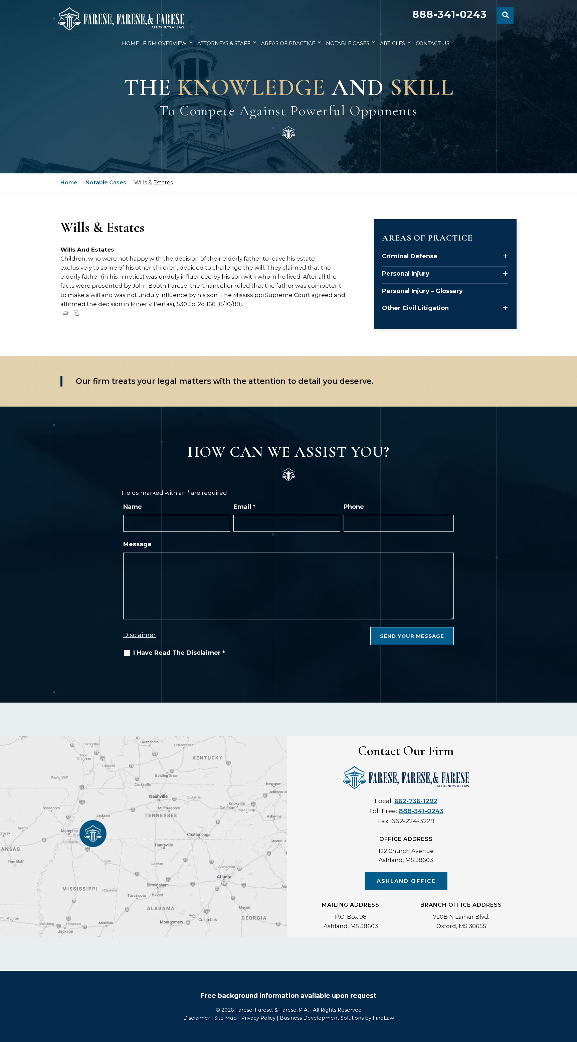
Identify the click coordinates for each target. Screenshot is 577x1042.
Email (244, 506)
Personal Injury (405, 273)
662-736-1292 (415, 801)
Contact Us (432, 43)
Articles (392, 43)
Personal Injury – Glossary (422, 291)
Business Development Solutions (322, 1018)
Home (130, 43)
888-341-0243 (449, 14)
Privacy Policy (258, 1018)
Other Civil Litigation (415, 308)
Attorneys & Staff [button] (223, 43)
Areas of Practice (288, 43)
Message (137, 544)
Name (132, 506)
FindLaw (383, 1018)
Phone (354, 506)
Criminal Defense (409, 256)
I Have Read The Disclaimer (179, 652)
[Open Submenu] (505, 256)
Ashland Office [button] (406, 881)
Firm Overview (165, 43)
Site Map (225, 1018)
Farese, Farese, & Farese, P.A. (272, 1010)
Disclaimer (139, 635)
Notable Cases (347, 43)
